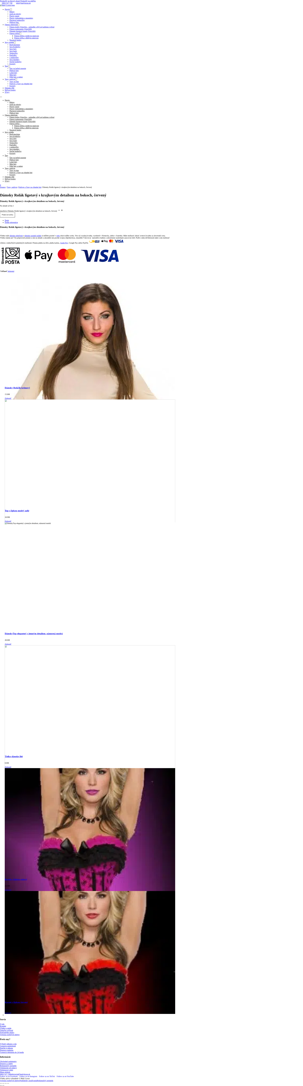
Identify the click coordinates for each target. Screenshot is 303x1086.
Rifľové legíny (10, 90)
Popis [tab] (7, 220)
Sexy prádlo (9, 42)
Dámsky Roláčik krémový (17, 388)
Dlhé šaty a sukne (16, 77)
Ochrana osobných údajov (10, 1035)
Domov (3, 187)
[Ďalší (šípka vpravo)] (3, 1085)
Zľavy (7, 92)
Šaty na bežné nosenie (17, 68)
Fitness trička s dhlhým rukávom (26, 38)
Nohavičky (13, 53)
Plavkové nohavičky (17, 20)
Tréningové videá (6, 1070)
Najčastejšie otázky (7, 1033)
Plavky (7, 9)
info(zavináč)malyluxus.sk (20, 1074)
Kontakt (3, 1026)
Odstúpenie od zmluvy (8, 1068)
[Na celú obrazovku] (3, 1083)
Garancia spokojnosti (8, 1046)
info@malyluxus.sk (23, 3)
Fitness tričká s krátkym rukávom (26, 36)
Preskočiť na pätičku (28, 1)
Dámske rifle (9, 88)
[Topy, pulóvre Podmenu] (16, 79)
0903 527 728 (7, 3)
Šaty (6, 66)
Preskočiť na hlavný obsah (10, 1)
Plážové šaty (14, 22)
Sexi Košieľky (14, 47)
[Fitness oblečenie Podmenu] (18, 25)
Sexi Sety (13, 49)
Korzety (12, 64)
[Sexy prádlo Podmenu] (15, 42)
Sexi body (13, 51)
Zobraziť (8, 398)
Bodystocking (14, 45)
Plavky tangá (14, 16)
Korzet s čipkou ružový (16, 879)
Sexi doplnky (14, 60)
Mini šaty (12, 75)
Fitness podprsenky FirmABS (20, 29)
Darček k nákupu (6, 1048)
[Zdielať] (6, 1083)
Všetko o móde (5, 1028)
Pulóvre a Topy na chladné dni (20, 84)
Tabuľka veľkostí (6, 1030)
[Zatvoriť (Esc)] (8, 1083)
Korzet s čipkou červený (16, 1002)
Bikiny (12, 12)
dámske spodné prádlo (33, 236)
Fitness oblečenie (11, 25)
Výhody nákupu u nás (8, 1044)
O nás (2, 1024)
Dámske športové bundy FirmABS (22, 31)
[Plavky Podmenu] (11, 9)
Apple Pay (64, 243)
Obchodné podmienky (8, 1061)
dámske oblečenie (16, 236)
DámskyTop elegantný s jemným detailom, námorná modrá (34, 633)
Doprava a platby (6, 1064)
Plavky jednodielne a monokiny (21, 18)
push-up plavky (15, 14)
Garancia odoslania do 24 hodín (12, 1052)
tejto (58, 236)
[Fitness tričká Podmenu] (20, 33)
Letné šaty (13, 73)
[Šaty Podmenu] (9, 66)
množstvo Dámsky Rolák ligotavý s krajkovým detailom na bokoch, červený (28, 211)
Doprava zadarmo (6, 1050)
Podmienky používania (28, 1081)
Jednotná (11, 271)
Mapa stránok (5, 1072)
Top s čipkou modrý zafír (17, 510)
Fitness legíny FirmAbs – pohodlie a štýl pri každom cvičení (31, 27)
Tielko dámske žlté (14, 756)
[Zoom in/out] (1, 1083)
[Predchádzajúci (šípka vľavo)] (1, 1085)
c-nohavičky (14, 57)
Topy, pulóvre (10, 79)
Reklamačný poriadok (8, 1066)
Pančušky (13, 55)
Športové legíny (15, 40)
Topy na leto (14, 82)
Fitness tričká (14, 33)
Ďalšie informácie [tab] (11, 222)
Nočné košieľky (15, 62)
